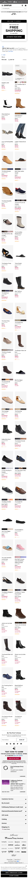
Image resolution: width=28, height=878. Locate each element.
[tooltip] (4, 1)
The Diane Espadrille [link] (6, 201)
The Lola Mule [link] (5, 412)
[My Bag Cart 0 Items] (25, 5)
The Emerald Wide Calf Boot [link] (7, 656)
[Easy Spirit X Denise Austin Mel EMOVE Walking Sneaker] (20, 547)
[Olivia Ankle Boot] (7, 104)
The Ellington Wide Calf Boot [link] (20, 352)
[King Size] (23, 852)
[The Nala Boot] (20, 706)
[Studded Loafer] (7, 73)
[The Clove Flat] (20, 399)
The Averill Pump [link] (19, 323)
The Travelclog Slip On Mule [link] (7, 687)
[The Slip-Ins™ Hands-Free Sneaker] (20, 580)
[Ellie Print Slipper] (20, 370)
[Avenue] (10, 845)
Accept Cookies (14, 875)
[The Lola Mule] (7, 399)
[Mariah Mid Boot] (20, 675)
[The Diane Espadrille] (7, 191)
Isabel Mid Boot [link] (18, 116)
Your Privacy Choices (12, 861)
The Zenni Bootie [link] (6, 382)
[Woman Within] (10, 841)
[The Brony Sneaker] (7, 340)
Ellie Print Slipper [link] (19, 380)
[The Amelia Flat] (20, 490)
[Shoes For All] (10, 852)
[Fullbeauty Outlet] (14, 855)
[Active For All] (23, 848)
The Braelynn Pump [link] (6, 264)
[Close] (26, 866)
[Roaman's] (17, 841)
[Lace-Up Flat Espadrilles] (7, 132)
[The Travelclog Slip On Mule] (7, 675)
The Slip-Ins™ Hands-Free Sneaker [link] (20, 593)
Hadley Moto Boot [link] (6, 440)
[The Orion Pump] (7, 311)
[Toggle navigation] (2, 5)
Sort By (11, 59)
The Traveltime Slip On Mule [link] (20, 86)
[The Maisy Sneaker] (7, 490)
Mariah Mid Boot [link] (19, 686)
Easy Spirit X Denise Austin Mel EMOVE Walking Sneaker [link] (19, 561)
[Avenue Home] (8, 5)
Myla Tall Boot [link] (18, 292)
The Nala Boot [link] (18, 717)
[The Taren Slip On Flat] (20, 459)
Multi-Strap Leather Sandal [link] (19, 173)
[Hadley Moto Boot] (7, 429)
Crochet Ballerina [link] (19, 530)
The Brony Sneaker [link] (6, 352)
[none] (7, 73)
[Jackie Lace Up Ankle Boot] (7, 613)
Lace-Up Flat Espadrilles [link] (7, 142)
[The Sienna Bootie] (7, 159)
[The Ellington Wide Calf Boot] (20, 340)
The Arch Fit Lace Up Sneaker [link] (20, 204)
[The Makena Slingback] (7, 580)
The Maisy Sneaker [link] (6, 502)
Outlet (4, 54)
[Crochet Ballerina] (20, 520)
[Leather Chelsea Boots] (20, 132)
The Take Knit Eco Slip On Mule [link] (7, 235)
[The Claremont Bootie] (7, 706)
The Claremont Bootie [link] (7, 717)
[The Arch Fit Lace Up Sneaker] (20, 191)
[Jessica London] (4, 845)
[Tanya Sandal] (20, 253)
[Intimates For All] (4, 852)
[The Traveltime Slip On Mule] (20, 73)
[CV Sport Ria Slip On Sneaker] (7, 459)
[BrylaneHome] (17, 852)
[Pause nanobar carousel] (12, 14)
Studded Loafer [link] (5, 83)
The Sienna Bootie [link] (6, 172)
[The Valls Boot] (7, 281)
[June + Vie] (4, 848)
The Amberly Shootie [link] (20, 441)
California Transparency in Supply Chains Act (13, 862)
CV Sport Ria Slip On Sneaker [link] (6, 472)
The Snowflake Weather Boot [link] (18, 233)
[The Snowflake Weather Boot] (20, 222)
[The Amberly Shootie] (20, 429)
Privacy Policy (5, 870)
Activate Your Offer (14, 37)
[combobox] (14, 8)
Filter (4, 59)
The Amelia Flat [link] (18, 502)
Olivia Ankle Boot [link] (6, 114)
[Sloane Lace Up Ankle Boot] (20, 644)
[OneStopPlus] (4, 841)
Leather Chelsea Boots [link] (20, 142)
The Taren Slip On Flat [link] (20, 471)
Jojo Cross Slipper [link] (6, 532)
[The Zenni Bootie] (7, 370)
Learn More (10, 51)
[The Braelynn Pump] (7, 253)
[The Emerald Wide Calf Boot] (7, 644)
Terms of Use (17, 859)
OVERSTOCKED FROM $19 (14, 12)
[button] (22, 5)
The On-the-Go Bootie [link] (20, 625)
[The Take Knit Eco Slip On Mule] (7, 222)
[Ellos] (24, 844)
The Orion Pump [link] (6, 321)
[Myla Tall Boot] (20, 281)
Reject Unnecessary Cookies (14, 872)
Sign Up (21, 740)
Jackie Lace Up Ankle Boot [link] (7, 625)
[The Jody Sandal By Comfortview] (7, 547)
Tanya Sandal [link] (18, 264)
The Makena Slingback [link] (7, 592)
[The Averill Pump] (20, 311)
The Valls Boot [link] (5, 293)
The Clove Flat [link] (18, 412)
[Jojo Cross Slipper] (7, 520)
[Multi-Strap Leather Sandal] (20, 159)
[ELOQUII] (10, 848)
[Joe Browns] (17, 844)
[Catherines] (23, 841)
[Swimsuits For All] (17, 848)
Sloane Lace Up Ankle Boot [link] (20, 656)
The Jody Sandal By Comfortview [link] (6, 559)
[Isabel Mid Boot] (20, 104)
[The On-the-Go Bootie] (20, 613)
